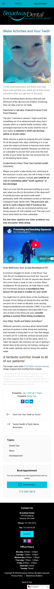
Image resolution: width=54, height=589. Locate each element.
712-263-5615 (30, 523)
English (35, 587)
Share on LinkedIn (31, 401)
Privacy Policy (17, 576)
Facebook (25, 541)
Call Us (18, 3)
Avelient (39, 576)
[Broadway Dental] (27, 16)
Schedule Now (29, 485)
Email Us (27, 534)
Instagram (29, 541)
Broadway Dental (26, 573)
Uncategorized (15, 455)
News (11, 450)
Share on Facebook (23, 401)
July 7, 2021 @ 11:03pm (32, 393)
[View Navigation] (4, 4)
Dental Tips (31, 396)
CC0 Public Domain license (36, 366)
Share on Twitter (27, 401)
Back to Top (27, 582)
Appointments (40, 3)
